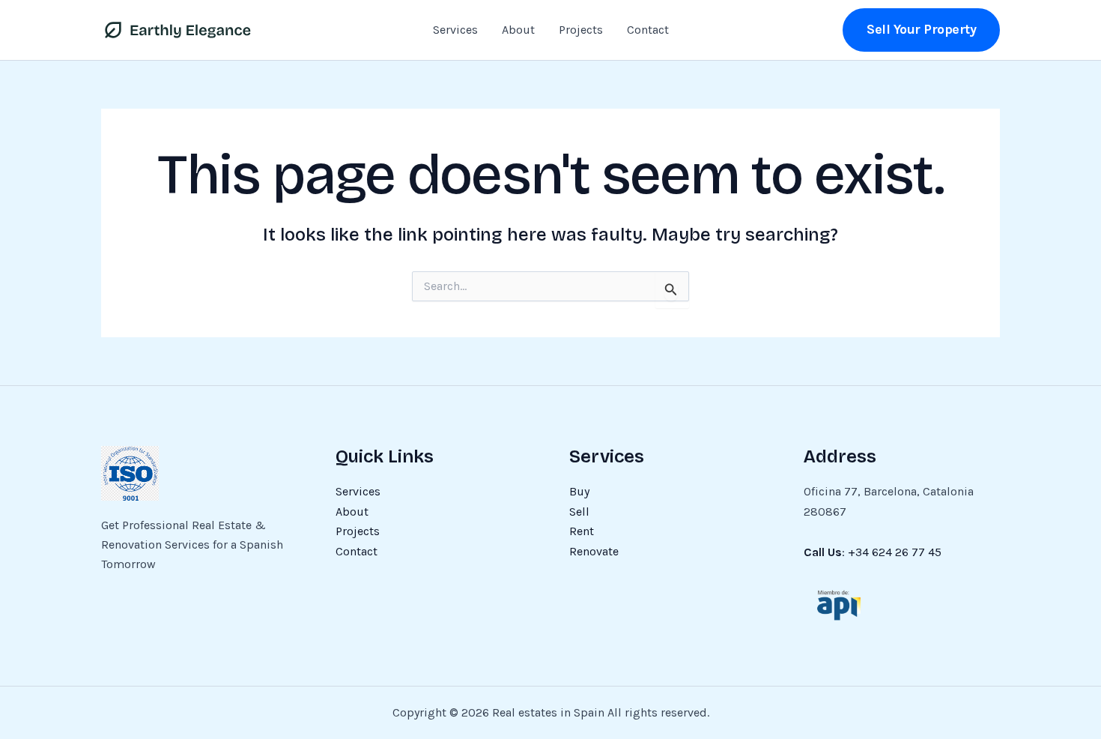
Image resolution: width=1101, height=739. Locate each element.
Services (455, 29)
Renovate (594, 551)
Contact (648, 29)
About (518, 29)
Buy (579, 491)
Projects (581, 29)
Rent (581, 531)
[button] (921, 29)
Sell (579, 511)
